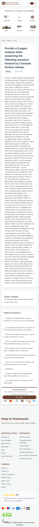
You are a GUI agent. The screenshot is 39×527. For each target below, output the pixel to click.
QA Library (5, 447)
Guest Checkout (6, 456)
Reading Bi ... (9, 369)
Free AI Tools (5, 443)
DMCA (3, 487)
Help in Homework (14, 419)
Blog (2, 450)
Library (9, 40)
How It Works (24, 446)
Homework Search (26, 458)
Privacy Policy (6, 484)
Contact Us (5, 471)
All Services (5, 437)
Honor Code (5, 481)
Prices (3, 453)
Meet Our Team (25, 437)
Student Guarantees (26, 452)
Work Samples (6, 440)
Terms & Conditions (8, 474)
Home (4, 40)
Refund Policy (6, 477)
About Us (4, 468)
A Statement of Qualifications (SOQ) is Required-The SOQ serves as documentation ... (19, 320)
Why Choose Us (25, 449)
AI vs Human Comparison (28, 455)
